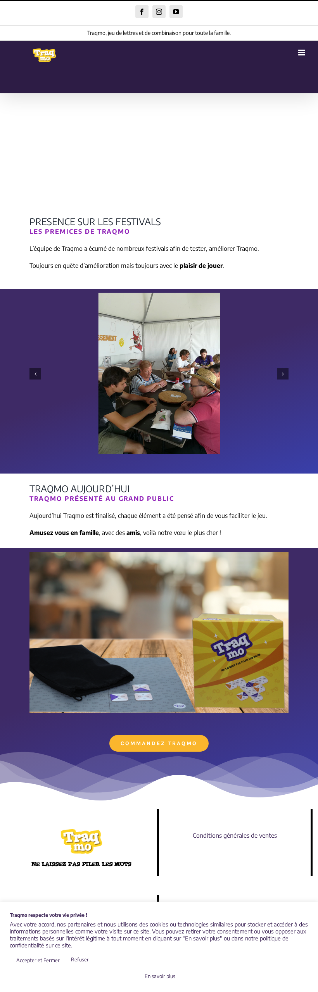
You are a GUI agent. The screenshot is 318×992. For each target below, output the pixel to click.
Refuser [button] (80, 959)
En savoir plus (160, 976)
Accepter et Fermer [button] (38, 960)
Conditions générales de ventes (235, 835)
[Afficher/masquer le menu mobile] (302, 52)
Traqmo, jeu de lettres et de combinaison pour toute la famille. (159, 32)
